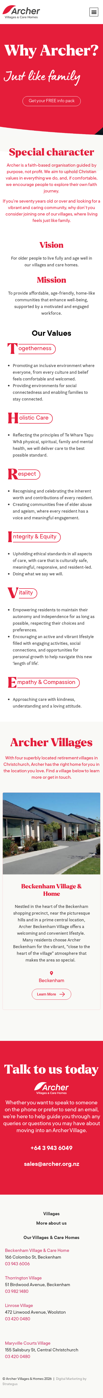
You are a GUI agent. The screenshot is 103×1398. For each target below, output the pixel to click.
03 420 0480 (17, 1319)
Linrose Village (19, 1306)
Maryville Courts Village (27, 1343)
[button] (94, 12)
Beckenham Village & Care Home (37, 1251)
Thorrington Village (23, 1278)
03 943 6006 (17, 1264)
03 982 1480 (16, 1292)
